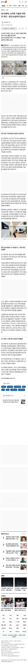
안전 (3, 389)
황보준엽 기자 (7, 22)
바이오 (24, 622)
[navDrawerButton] (25, 2)
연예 (2, 576)
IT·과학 (17, 622)
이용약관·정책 (22, 635)
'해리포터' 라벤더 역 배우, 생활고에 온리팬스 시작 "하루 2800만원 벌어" (13, 539)
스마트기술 (13, 389)
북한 (17, 618)
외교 (10, 618)
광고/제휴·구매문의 (12, 635)
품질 (24, 386)
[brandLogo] (4, 1)
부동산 (2, 10)
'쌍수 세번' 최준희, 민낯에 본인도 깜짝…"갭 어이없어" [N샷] (13, 567)
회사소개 (5, 635)
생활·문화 (3, 625)
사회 (10, 615)
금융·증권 (24, 618)
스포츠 (3, 596)
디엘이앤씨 (21, 389)
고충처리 (14, 637)
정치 (3, 615)
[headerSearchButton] (20, 2)
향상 (8, 389)
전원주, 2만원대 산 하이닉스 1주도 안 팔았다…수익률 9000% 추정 (13, 560)
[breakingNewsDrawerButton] (22, 2)
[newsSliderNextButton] (25, 534)
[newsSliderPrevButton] (21, 534)
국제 (24, 615)
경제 (17, 615)
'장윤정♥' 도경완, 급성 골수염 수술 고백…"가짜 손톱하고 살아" (13, 553)
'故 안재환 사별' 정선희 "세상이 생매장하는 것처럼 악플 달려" (13, 546)
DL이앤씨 (10, 386)
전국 (3, 618)
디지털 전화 (17, 386)
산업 (3, 622)
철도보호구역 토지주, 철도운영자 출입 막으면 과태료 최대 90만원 (11, 401)
